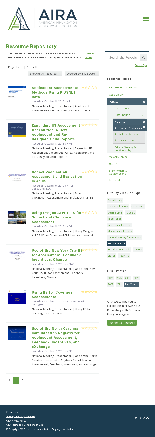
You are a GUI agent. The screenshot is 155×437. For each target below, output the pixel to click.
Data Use (120, 122)
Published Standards (119, 249)
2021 (119, 284)
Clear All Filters (89, 55)
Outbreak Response (129, 134)
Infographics (114, 218)
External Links (115, 212)
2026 (110, 278)
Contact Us (12, 412)
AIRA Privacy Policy (16, 420)
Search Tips (141, 65)
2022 (110, 284)
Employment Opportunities (20, 416)
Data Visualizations (118, 206)
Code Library (115, 200)
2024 (127, 278)
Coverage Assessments (130, 127)
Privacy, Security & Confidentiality (125, 149)
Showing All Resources (44, 73)
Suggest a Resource (122, 322)
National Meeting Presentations (124, 237)
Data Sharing (122, 115)
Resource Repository (31, 46)
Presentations (115, 243)
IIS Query (130, 212)
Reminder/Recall (127, 140)
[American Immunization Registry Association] (43, 18)
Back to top (139, 417)
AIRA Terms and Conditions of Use (24, 424)
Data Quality (122, 108)
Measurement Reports (120, 231)
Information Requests (119, 225)
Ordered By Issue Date (81, 73)
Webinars (124, 255)
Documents (137, 206)
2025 (119, 278)
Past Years (131, 284)
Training (137, 249)
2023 (136, 278)
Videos (111, 255)
